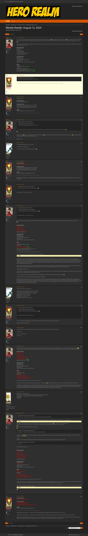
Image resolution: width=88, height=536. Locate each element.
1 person (18, 139)
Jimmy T (8, 142)
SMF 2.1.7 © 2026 (11, 534)
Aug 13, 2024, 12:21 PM (20, 205)
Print (81, 34)
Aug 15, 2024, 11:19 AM (20, 413)
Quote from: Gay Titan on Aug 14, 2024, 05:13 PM (26, 415)
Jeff (7, 75)
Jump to (67, 527)
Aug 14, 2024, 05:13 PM (20, 391)
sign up (21, 1)
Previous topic (75, 31)
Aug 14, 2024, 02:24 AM (20, 286)
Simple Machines (16, 534)
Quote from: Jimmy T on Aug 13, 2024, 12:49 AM (26, 186)
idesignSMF (21, 534)
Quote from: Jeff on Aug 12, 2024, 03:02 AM (25, 121)
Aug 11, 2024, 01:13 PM (20, 37)
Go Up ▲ (78, 534)
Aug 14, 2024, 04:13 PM (20, 346)
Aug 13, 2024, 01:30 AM (20, 161)
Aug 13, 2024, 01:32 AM (20, 184)
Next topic (80, 31)
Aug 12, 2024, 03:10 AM (20, 96)
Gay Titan (8, 391)
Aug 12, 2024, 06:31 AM (20, 119)
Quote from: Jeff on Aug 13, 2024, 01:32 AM (25, 207)
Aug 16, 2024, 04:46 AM (20, 496)
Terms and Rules (73, 534)
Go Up (7, 523)
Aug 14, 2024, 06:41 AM (20, 327)
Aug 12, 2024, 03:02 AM (20, 75)
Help (69, 534)
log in (18, 1)
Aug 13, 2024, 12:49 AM (20, 142)
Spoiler (19, 255)
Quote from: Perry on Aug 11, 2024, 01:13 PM (25, 77)
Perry (7, 37)
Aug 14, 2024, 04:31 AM (20, 305)
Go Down (7, 34)
